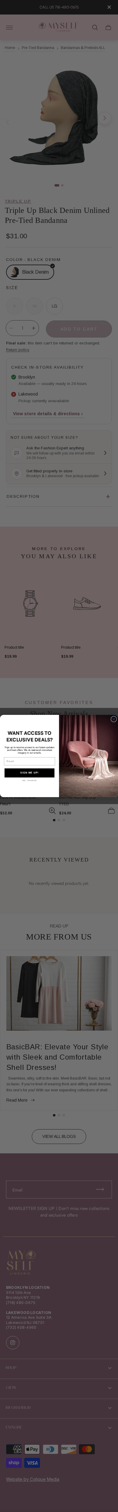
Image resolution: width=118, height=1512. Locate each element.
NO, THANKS (29, 780)
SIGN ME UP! (29, 772)
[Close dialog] (113, 719)
